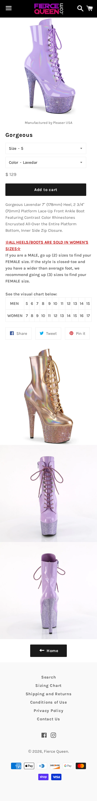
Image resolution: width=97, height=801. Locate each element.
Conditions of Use (48, 702)
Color (13, 162)
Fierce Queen (56, 751)
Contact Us (48, 719)
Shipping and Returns (49, 693)
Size (12, 148)
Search (48, 677)
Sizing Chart (48, 685)
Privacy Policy (49, 710)
